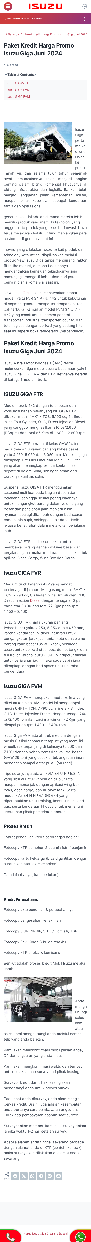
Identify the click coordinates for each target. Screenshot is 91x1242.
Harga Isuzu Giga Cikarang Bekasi (45, 1233)
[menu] (8, 6)
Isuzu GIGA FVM (18, 97)
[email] (58, 1176)
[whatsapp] (32, 1176)
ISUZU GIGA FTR (19, 83)
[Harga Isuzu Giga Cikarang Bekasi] (46, 6)
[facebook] (15, 1176)
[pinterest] (50, 1176)
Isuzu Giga (22, 293)
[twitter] (24, 1176)
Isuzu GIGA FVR (18, 90)
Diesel (35, 600)
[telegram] (41, 1176)
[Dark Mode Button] (84, 6)
